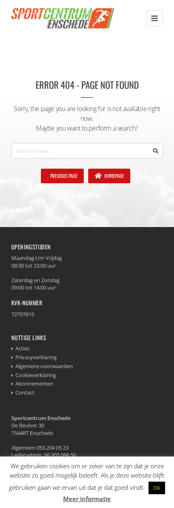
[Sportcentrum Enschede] (62, 18)
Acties (22, 348)
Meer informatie (87, 499)
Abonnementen (34, 383)
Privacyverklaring (36, 357)
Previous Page (63, 175)
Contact (24, 392)
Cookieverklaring (35, 375)
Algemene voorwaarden (44, 366)
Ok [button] (156, 487)
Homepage (114, 175)
